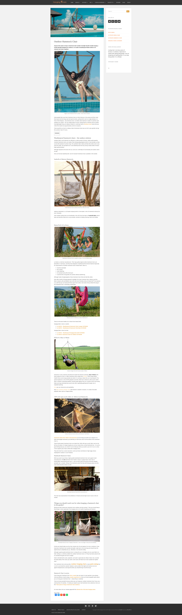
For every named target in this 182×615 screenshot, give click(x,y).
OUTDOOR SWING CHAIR (114, 35)
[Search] (127, 11)
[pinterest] (64, 594)
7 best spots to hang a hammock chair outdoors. (68, 584)
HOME (72, 2)
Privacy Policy (61, 609)
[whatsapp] (67, 594)
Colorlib (120, 609)
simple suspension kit (75, 577)
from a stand (73, 575)
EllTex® (85, 376)
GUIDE (123, 2)
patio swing (94, 564)
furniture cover (88, 124)
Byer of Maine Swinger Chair (63, 389)
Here (55, 387)
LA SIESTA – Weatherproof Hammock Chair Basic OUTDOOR (71, 328)
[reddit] (61, 594)
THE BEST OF (110, 2)
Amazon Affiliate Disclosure (73, 609)
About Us (54, 609)
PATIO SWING (111, 32)
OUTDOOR (84, 2)
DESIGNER (118, 2)
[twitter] (59, 594)
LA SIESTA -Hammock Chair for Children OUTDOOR (69, 334)
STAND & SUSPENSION (99, 2)
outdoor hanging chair (78, 564)
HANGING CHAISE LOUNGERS (115, 40)
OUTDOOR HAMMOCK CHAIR (115, 38)
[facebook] (56, 594)
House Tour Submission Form (58, 612)
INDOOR (77, 2)
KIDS (91, 2)
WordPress (129, 609)
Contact (84, 609)
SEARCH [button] (128, 2)
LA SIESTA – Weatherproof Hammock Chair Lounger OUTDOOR (72, 326)
